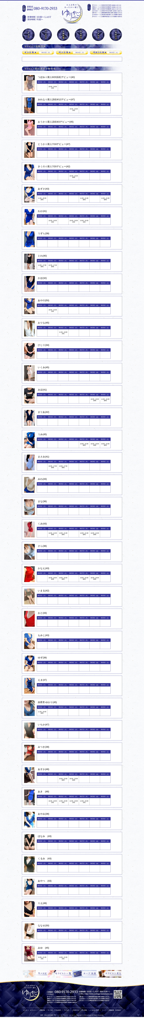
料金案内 (58, 1010)
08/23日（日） (46, 52)
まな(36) (42, 501)
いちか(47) (43, 724)
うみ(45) (42, 434)
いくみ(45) (43, 367)
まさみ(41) (43, 456)
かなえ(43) (43, 568)
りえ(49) (42, 903)
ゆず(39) (42, 657)
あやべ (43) (44, 881)
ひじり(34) (43, 345)
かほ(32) (42, 278)
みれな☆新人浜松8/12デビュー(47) (56, 99)
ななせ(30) (43, 925)
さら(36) (42, 546)
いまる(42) (43, 590)
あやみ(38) (43, 814)
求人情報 (84, 1010)
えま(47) (42, 680)
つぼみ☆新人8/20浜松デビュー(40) (56, 77)
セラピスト (33, 1010)
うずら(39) (43, 233)
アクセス (66, 1010)
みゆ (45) (43, 947)
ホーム (25, 1010)
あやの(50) (43, 300)
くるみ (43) (44, 858)
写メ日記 (50, 1010)
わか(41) (42, 211)
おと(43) (42, 613)
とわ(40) (42, 255)
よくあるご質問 (94, 1010)
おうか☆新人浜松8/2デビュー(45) (55, 121)
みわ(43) (42, 479)
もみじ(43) (43, 635)
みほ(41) (42, 389)
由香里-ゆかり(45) (47, 702)
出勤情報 (42, 1010)
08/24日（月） (80, 52)
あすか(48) (43, 769)
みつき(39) (43, 747)
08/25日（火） (114, 52)
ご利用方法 (75, 1010)
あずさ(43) (43, 188)
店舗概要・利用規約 (114, 1010)
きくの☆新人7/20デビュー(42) (54, 166)
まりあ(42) (43, 412)
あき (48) (43, 791)
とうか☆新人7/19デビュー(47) (54, 144)
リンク (104, 1010)
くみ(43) (42, 523)
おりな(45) (43, 322)
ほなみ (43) (44, 836)
